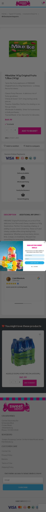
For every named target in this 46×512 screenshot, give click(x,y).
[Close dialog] (44, 242)
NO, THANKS (34, 266)
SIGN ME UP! (34, 262)
